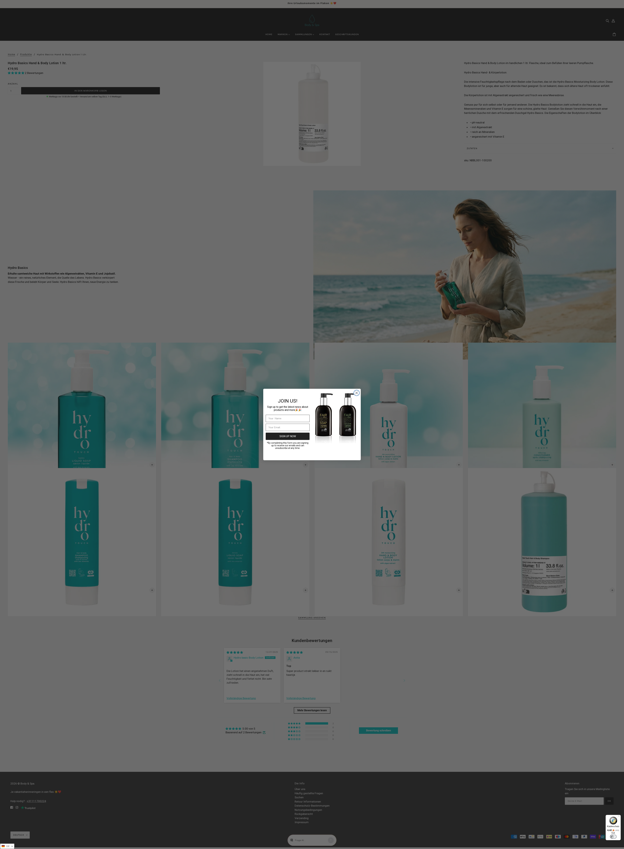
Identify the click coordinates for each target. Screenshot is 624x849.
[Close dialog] (356, 393)
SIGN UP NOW (288, 436)
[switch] (613, 837)
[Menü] (619, 817)
